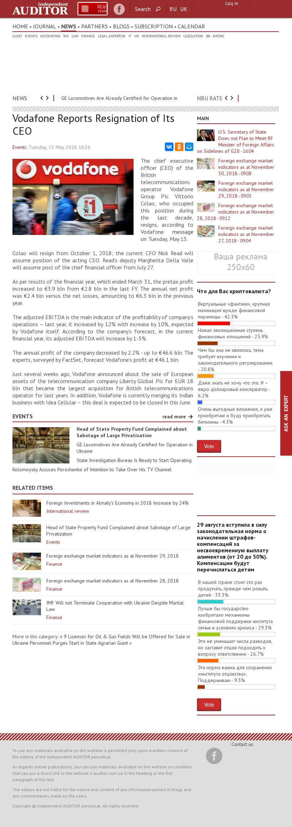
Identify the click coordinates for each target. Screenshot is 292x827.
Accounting (50, 36)
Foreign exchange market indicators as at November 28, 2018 (112, 581)
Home (20, 26)
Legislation (193, 36)
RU (173, 8)
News (68, 26)
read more (174, 416)
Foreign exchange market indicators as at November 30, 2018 (246, 167)
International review (161, 36)
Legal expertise (112, 36)
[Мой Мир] (189, 147)
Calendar (191, 26)
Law (75, 36)
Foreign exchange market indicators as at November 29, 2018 (112, 556)
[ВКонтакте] (169, 147)
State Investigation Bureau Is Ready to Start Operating (134, 460)
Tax (66, 36)
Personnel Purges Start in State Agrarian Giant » (81, 643)
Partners (94, 26)
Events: (19, 147)
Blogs (121, 26)
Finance (88, 36)
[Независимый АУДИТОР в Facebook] (119, 9)
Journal (44, 26)
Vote (209, 446)
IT (130, 36)
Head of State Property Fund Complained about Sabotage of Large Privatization (132, 432)
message (182, 231)
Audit (17, 36)
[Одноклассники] (179, 147)
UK (183, 8)
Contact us (242, 744)
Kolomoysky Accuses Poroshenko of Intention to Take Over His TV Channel (92, 469)
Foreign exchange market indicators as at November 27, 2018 (246, 234)
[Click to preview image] (73, 233)
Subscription (154, 26)
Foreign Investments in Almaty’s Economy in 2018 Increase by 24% (117, 503)
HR (136, 36)
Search (143, 8)
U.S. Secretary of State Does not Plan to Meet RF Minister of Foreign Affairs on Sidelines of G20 (235, 141)
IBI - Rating (215, 36)
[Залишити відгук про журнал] (92, 9)
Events (31, 36)
